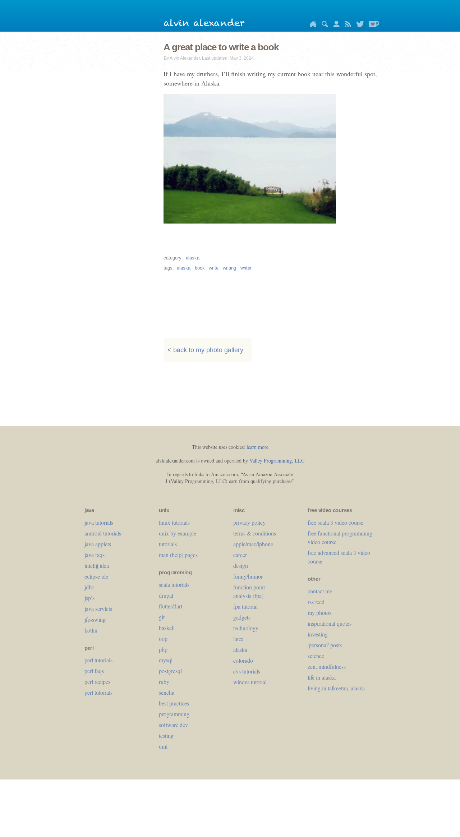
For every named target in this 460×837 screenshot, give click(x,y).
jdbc (89, 587)
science (316, 655)
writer (246, 268)
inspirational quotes (329, 623)
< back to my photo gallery (205, 350)
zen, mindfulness (327, 666)
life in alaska (322, 677)
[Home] (311, 25)
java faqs (94, 554)
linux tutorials (174, 522)
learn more (257, 446)
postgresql (170, 671)
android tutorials (102, 533)
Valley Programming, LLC (276, 460)
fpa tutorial (245, 606)
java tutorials (98, 522)
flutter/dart (170, 606)
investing (318, 634)
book (200, 268)
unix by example (177, 533)
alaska (192, 258)
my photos (319, 612)
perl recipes (97, 681)
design (240, 565)
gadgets (241, 617)
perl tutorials (98, 660)
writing (229, 268)
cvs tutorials (246, 671)
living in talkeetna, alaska (336, 688)
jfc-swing (95, 619)
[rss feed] (346, 25)
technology (245, 628)
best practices (174, 703)
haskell (167, 627)
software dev (173, 724)
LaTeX (238, 639)
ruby (164, 681)
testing (166, 735)
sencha (166, 692)
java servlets (98, 608)
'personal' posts (325, 645)
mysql (165, 660)
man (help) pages (178, 554)
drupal (166, 595)
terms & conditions (254, 533)
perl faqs (94, 671)
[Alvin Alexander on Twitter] (358, 25)
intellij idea (96, 565)
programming (174, 714)
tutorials (168, 544)
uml (163, 746)
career (240, 554)
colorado (243, 660)
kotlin (90, 630)
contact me (320, 591)
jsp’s (89, 598)
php (163, 649)
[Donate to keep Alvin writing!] (372, 25)
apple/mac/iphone (253, 544)
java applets (97, 544)
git (162, 617)
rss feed (316, 602)
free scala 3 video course (335, 522)
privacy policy (249, 522)
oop (163, 638)
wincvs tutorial (250, 682)
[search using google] (323, 25)
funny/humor (248, 576)
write (213, 268)
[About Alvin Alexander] (335, 25)
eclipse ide (96, 576)
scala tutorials (174, 584)
